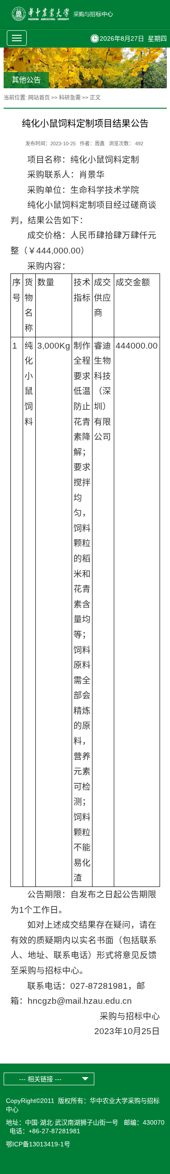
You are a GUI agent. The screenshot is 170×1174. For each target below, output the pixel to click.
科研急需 (70, 98)
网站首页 (39, 98)
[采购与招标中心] (73, 18)
